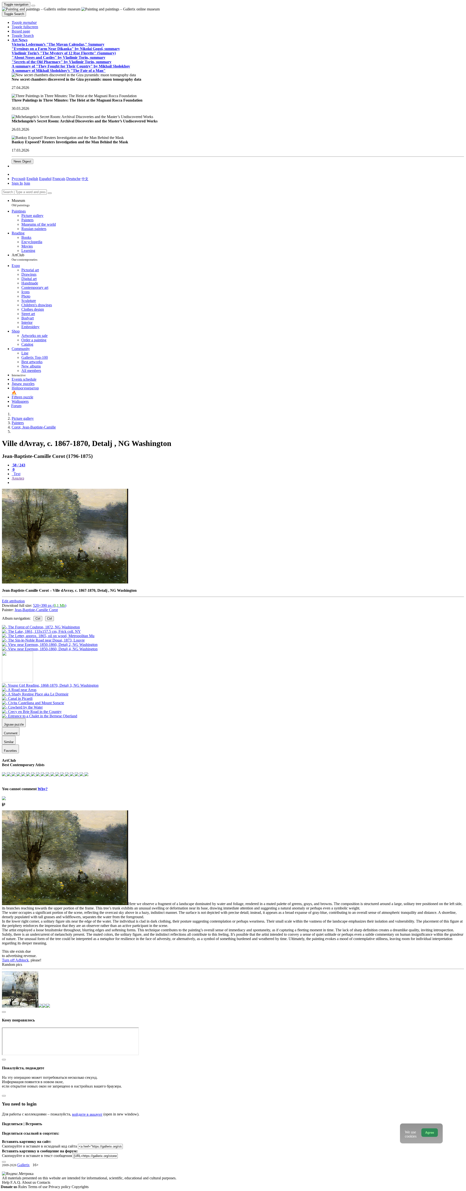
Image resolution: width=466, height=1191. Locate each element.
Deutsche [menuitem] (73, 179)
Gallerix (23, 1165)
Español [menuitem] (45, 179)
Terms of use (38, 1187)
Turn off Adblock (15, 960)
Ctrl (37, 618)
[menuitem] (85, 179)
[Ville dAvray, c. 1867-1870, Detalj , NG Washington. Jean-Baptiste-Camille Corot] (65, 582)
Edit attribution (13, 601)
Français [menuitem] (58, 179)
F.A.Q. (16, 1182)
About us (29, 1182)
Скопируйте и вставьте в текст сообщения (37, 1156)
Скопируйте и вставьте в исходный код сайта (39, 1146)
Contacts (43, 1182)
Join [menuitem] (27, 183)
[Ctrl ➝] (50, 685)
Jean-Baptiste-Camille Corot (36, 610)
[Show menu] (33, 5)
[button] (24, 22)
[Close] (50, 193)
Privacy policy (60, 1187)
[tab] (18, 465)
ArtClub (24, 257)
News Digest (22, 161)
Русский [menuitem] (18, 179)
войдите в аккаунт (87, 1114)
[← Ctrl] (50, 649)
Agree (429, 1132)
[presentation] (238, 482)
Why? (43, 789)
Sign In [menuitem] (17, 183)
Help (6, 1182)
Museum (21, 202)
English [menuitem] (32, 179)
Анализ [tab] (18, 478)
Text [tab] (16, 474)
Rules (23, 1187)
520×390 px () (49, 605)
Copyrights (80, 1187)
